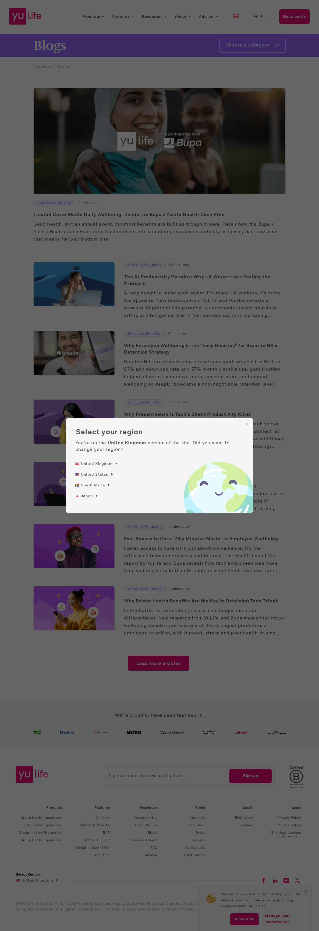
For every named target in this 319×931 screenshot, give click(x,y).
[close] (247, 424)
